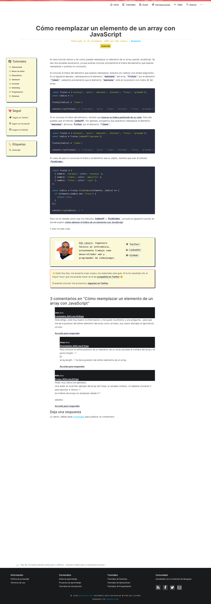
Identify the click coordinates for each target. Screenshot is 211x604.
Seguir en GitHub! (19, 130)
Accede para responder (67, 333)
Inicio (116, 5)
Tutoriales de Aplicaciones (118, 582)
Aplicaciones (16, 67)
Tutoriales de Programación (119, 586)
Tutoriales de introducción (70, 586)
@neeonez (136, 41)
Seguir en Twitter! (20, 117)
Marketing (15, 88)
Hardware (15, 79)
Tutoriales (130, 5)
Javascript (105, 46)
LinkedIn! (135, 249)
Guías (145, 5)
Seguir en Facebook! (20, 124)
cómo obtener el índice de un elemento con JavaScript (94, 222)
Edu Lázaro (85, 243)
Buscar (193, 5)
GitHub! (134, 255)
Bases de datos (18, 71)
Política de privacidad (20, 579)
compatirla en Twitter (108, 276)
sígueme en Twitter (98, 283)
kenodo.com (112, 599)
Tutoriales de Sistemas (117, 579)
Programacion (17, 92)
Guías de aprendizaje (68, 579)
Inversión (15, 84)
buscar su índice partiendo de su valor (122, 117)
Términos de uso (18, 582)
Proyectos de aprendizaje (70, 582)
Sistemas (15, 96)
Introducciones (162, 5)
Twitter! (135, 244)
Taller (180, 5)
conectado (78, 416)
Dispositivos (16, 75)
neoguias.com (85, 596)
